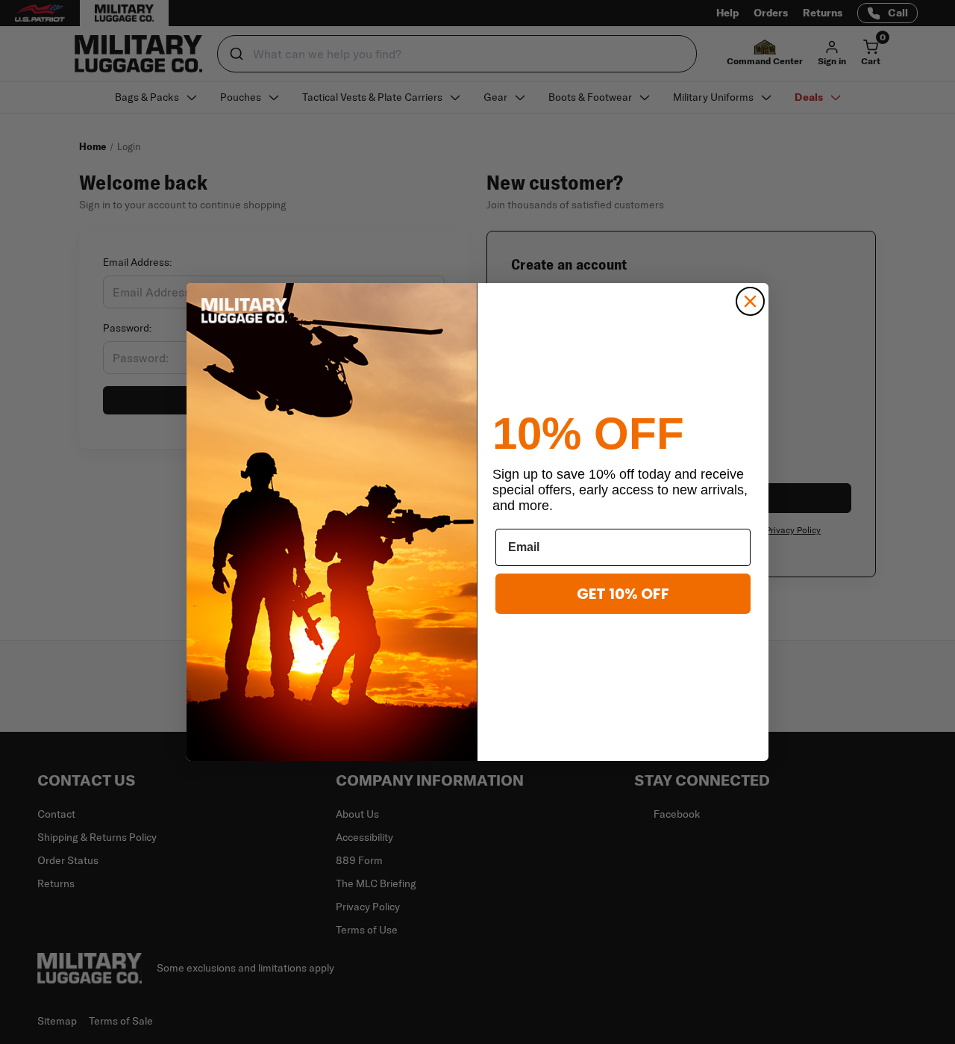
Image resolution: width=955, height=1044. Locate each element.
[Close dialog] (750, 301)
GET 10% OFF (623, 593)
